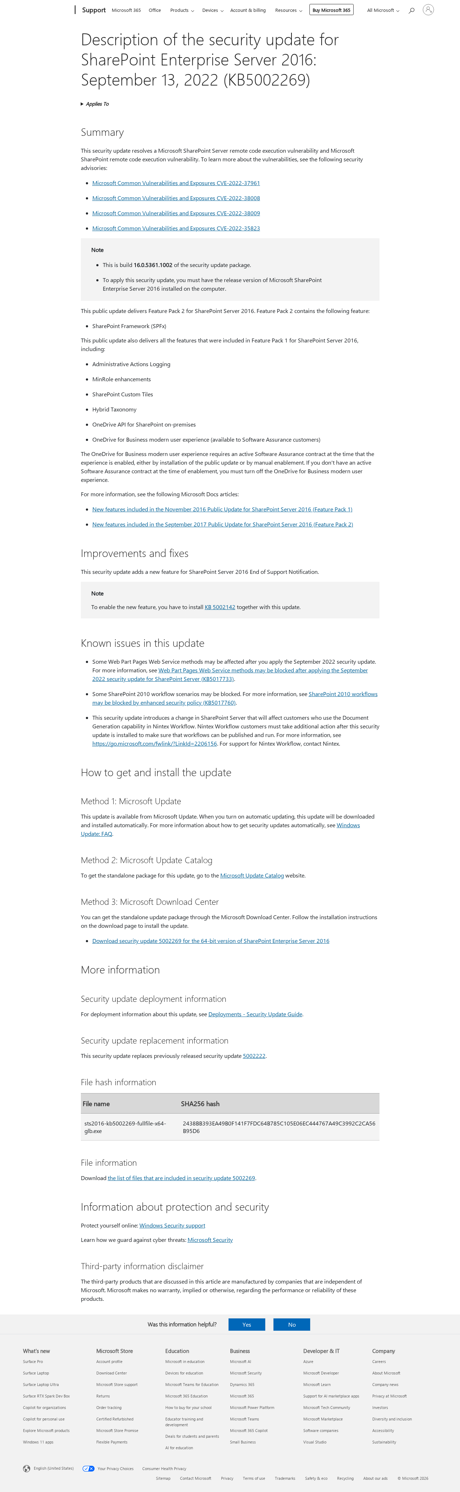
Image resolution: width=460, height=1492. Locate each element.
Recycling (345, 1478)
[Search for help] (411, 9)
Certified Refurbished (114, 1419)
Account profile (109, 1361)
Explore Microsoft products (46, 1430)
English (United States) (54, 1468)
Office (155, 10)
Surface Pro (33, 1361)
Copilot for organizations (44, 1407)
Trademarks (285, 1478)
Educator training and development (184, 1421)
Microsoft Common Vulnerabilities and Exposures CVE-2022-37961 (176, 182)
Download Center (111, 1373)
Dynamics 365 (242, 1384)
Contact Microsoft (195, 1478)
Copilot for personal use (44, 1419)
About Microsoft (386, 1373)
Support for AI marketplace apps (331, 1396)
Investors (380, 1407)
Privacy (227, 1478)
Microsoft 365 (126, 10)
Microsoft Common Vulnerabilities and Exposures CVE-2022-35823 (176, 228)
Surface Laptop (36, 1373)
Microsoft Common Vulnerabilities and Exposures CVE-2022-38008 (176, 198)
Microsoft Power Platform (252, 1407)
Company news (385, 1384)
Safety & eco (316, 1478)
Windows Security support (172, 1225)
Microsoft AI (240, 1361)
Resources (286, 10)
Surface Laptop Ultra (41, 1384)
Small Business (243, 1442)
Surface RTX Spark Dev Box (46, 1396)
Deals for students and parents (192, 1436)
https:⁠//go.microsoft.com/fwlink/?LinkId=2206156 (154, 743)
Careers (379, 1361)
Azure (308, 1361)
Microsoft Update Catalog (252, 875)
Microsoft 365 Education (186, 1396)
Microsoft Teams (244, 1419)
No (292, 1324)
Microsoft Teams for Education (191, 1384)
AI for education (179, 1447)
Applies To (97, 103)
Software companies (321, 1430)
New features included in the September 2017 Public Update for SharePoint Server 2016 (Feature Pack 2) (222, 524)
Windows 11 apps (38, 1442)
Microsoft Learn (317, 1384)
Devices (210, 10)
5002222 (254, 1055)
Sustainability (384, 1442)
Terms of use (254, 1478)
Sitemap (163, 1478)
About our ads (375, 1478)
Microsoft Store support (117, 1384)
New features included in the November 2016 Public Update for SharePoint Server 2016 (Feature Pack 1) (222, 509)
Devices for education (184, 1373)
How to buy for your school (188, 1407)
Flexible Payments (112, 1442)
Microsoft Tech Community (326, 1407)
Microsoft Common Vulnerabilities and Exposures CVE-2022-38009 (176, 213)
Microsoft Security (210, 1239)
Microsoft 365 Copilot (249, 1430)
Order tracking (108, 1407)
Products (179, 10)
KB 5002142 (220, 607)
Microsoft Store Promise (117, 1430)
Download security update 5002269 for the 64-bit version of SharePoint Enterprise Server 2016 (211, 940)
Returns (103, 1396)
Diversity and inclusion (392, 1419)
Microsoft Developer (321, 1373)
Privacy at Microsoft (389, 1396)
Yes (247, 1324)
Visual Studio (314, 1442)
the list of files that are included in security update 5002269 (181, 1178)
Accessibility (383, 1430)
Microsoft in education (184, 1361)
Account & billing (248, 10)
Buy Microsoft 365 (331, 10)
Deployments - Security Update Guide (255, 1014)
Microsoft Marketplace (323, 1419)
